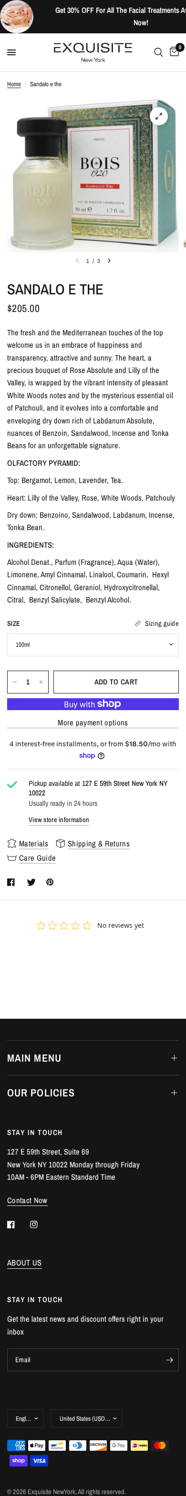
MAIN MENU (34, 1058)
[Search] (158, 52)
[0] (172, 52)
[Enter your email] (169, 1359)
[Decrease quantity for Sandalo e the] (15, 682)
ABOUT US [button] (24, 1262)
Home (14, 84)
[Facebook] (17, 1224)
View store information (59, 819)
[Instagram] (40, 1224)
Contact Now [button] (27, 1200)
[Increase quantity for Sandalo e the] (41, 682)
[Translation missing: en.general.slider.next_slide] (109, 260)
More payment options (93, 722)
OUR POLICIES (41, 1092)
